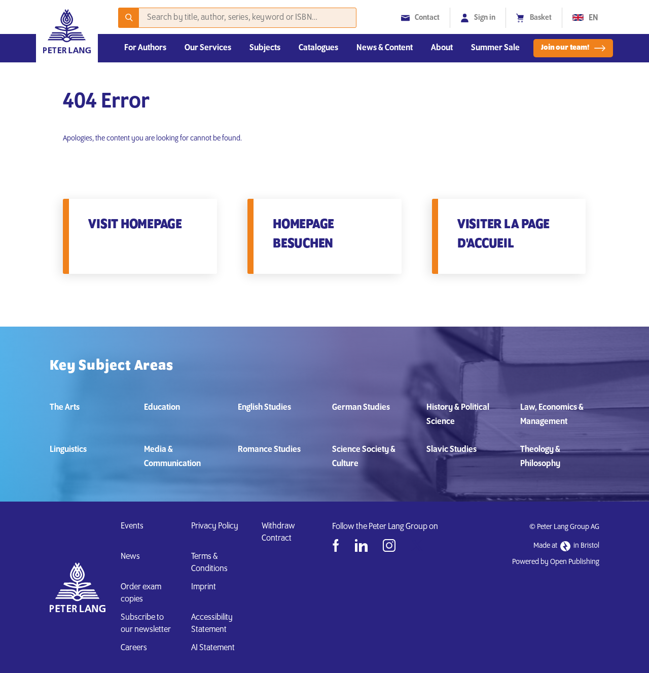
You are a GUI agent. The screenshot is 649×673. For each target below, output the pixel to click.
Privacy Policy (214, 526)
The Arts (65, 407)
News (130, 556)
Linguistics (68, 449)
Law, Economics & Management (552, 415)
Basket (541, 18)
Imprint (203, 587)
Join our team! (565, 48)
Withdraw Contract (278, 532)
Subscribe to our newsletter (146, 623)
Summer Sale (495, 48)
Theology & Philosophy (540, 457)
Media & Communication (172, 457)
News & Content (384, 48)
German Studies (361, 407)
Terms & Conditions (209, 563)
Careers (134, 648)
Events (132, 526)
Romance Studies (269, 449)
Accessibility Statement (212, 623)
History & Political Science (457, 415)
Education (162, 407)
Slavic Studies (451, 449)
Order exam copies (141, 593)
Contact (427, 18)
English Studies (264, 407)
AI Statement (214, 648)
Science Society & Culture (363, 457)
